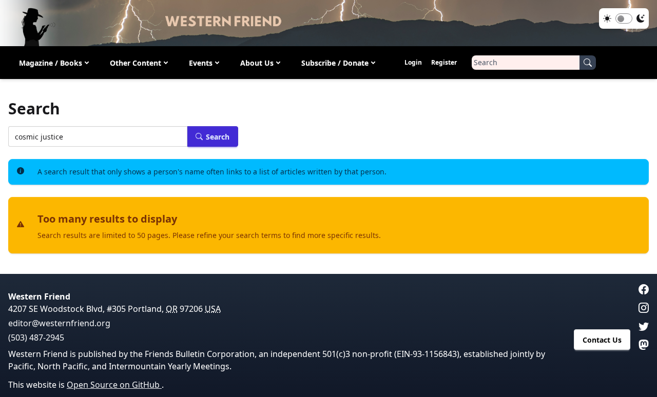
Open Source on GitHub (114, 384)
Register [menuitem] (444, 62)
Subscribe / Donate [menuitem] (335, 63)
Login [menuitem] (413, 62)
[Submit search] (587, 62)
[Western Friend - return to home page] (328, 23)
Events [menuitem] (200, 63)
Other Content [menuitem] (135, 63)
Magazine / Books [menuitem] (50, 63)
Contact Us (602, 340)
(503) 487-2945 (36, 337)
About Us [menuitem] (257, 63)
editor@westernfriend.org (59, 323)
